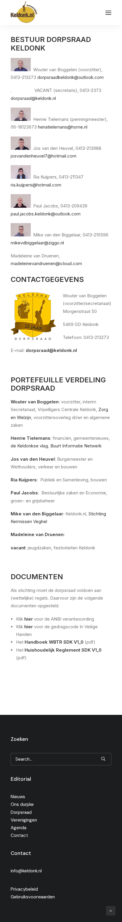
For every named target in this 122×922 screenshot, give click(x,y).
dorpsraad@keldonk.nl (33, 98)
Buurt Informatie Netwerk (76, 446)
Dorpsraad (21, 812)
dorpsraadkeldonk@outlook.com (70, 77)
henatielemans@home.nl (62, 127)
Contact (19, 835)
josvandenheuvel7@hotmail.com (43, 156)
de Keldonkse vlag (29, 446)
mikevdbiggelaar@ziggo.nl (37, 243)
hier (28, 619)
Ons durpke (22, 804)
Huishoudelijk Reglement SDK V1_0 (63, 650)
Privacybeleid (24, 889)
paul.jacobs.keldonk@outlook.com (46, 214)
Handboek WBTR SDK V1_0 (54, 642)
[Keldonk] (24, 12)
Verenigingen (24, 820)
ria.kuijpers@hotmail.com (36, 185)
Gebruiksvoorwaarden (33, 897)
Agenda (18, 828)
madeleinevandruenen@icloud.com (46, 263)
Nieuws (18, 797)
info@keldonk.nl (26, 871)
